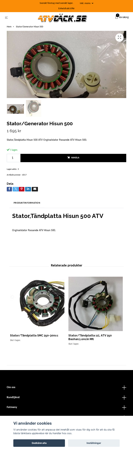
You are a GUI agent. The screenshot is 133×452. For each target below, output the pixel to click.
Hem (9, 26)
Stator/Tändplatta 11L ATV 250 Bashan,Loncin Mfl (90, 337)
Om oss (11, 387)
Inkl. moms (85, 3)
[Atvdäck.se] (62, 18)
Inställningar (94, 443)
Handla (75, 158)
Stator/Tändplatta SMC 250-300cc (34, 335)
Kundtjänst (13, 397)
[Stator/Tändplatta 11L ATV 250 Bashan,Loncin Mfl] (95, 304)
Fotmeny (12, 407)
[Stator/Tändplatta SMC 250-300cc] (37, 304)
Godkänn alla (39, 443)
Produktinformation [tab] (27, 203)
